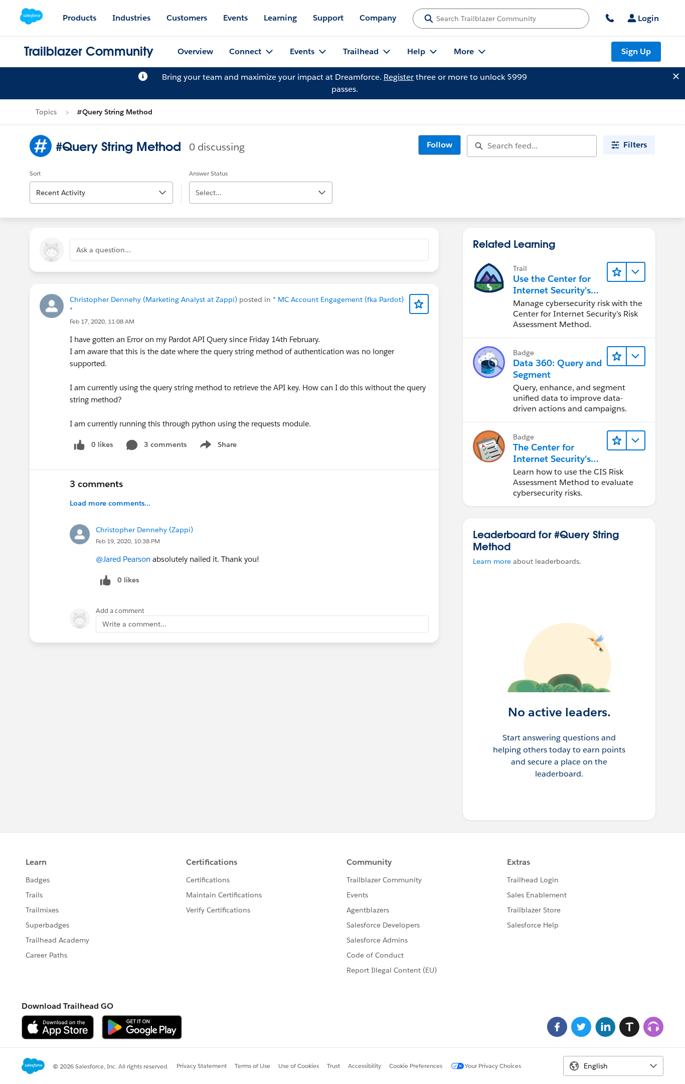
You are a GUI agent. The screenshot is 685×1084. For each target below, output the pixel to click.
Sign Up (636, 51)
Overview (195, 51)
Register (399, 77)
